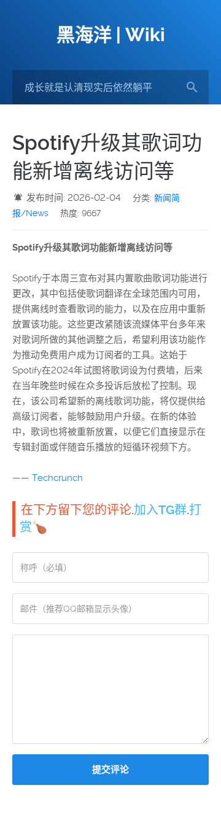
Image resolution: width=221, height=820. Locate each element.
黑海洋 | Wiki (110, 34)
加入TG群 (160, 509)
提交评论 (110, 769)
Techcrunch (57, 477)
